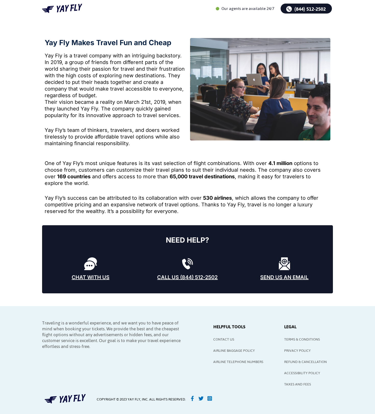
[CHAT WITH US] (90, 263)
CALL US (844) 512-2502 (187, 277)
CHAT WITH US (90, 277)
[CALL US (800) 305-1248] (187, 263)
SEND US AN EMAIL (284, 277)
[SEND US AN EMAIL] (284, 263)
